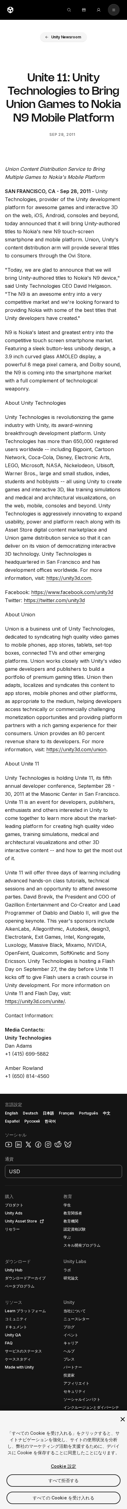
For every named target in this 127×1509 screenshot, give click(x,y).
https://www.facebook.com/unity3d (72, 592)
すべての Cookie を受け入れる (63, 1497)
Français (66, 1113)
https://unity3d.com (68, 578)
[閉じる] (122, 1419)
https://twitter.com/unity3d (54, 600)
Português (88, 1113)
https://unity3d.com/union (76, 749)
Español (12, 1121)
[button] (63, 37)
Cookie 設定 (63, 1466)
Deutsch (30, 1113)
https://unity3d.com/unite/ (35, 1001)
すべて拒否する (63, 1480)
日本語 (48, 1113)
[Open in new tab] (40, 1221)
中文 (106, 1113)
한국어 (50, 1121)
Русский (32, 1121)
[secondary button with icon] (114, 10)
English (11, 1113)
